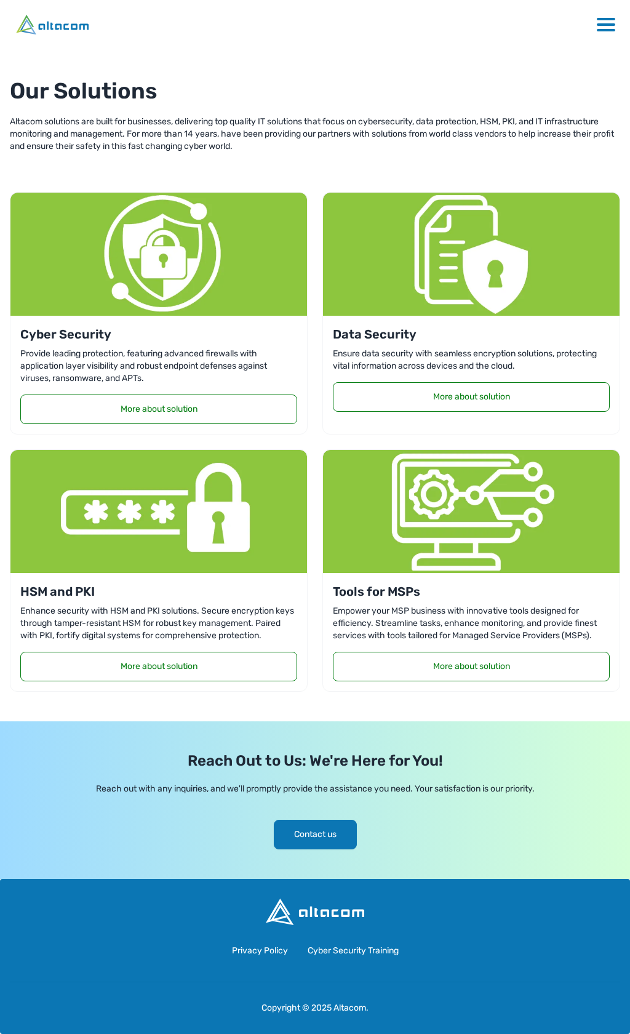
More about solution (159, 409)
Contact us (315, 834)
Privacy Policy (260, 950)
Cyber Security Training (353, 950)
